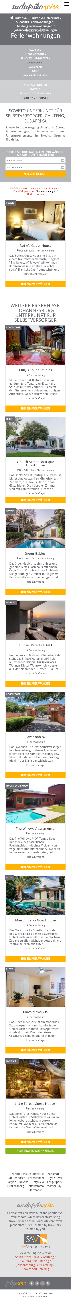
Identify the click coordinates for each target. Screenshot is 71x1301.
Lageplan (35, 67)
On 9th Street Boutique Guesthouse (35, 463)
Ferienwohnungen (35, 98)
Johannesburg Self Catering (35, 1265)
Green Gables (35, 553)
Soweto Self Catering (35, 1269)
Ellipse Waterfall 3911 (35, 645)
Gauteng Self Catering (34, 1261)
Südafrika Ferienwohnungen (34, 22)
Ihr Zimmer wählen (35, 284)
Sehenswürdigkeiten (35, 58)
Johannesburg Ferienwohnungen (35, 30)
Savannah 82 (35, 737)
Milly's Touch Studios (35, 370)
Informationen (35, 54)
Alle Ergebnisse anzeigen (35, 1151)
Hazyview (37, 1182)
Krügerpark (54, 1182)
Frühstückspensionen (36, 93)
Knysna (23, 1182)
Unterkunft (35, 62)
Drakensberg (15, 1186)
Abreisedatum (62, 167)
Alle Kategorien (35, 85)
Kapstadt (53, 1174)
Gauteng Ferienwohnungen (34, 26)
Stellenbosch (17, 1178)
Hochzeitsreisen (35, 75)
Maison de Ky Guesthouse (35, 920)
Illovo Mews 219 (35, 1012)
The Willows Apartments (35, 828)
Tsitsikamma (35, 1186)
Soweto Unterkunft (30, 188)
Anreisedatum (62, 160)
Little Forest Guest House (35, 1104)
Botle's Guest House (36, 246)
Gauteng (35, 50)
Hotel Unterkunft (50, 188)
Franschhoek (36, 1178)
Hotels (35, 89)
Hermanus (35, 1190)
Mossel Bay (54, 1186)
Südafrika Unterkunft (45, 18)
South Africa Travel (27, 1257)
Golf (35, 71)
